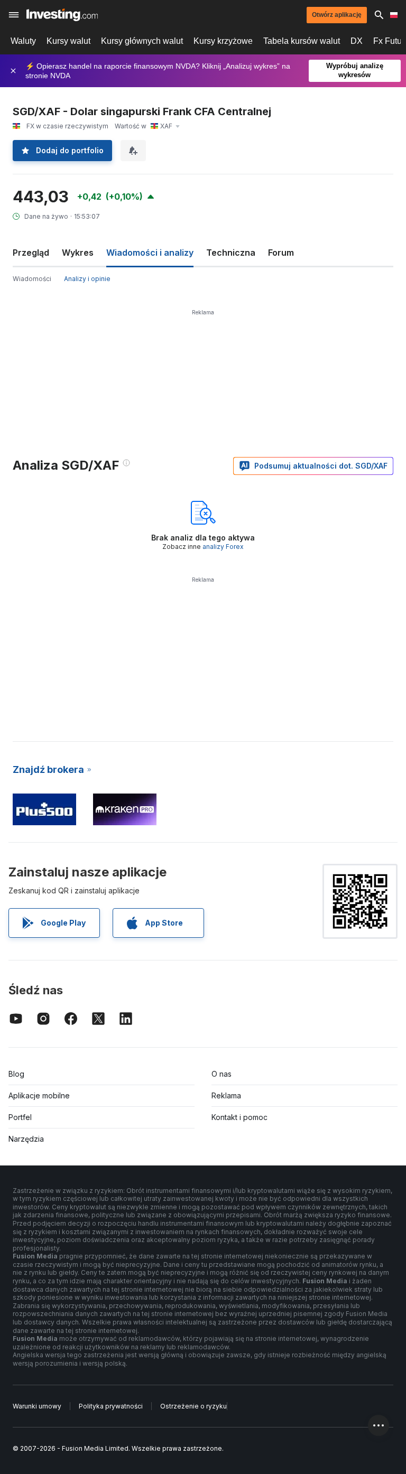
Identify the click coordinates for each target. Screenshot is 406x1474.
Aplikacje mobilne (39, 1095)
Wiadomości (32, 279)
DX (356, 40)
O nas (221, 1073)
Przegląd (31, 252)
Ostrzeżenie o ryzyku (193, 1406)
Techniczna (230, 252)
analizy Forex (223, 547)
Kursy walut (68, 40)
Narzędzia (26, 1138)
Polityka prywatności (111, 1406)
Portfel (20, 1117)
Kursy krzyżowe (223, 40)
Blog (16, 1073)
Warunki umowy (37, 1406)
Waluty (23, 40)
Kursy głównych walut (142, 40)
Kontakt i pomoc (239, 1117)
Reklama (226, 1095)
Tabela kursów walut (301, 40)
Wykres (78, 252)
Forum (281, 252)
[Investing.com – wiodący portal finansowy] (62, 14)
